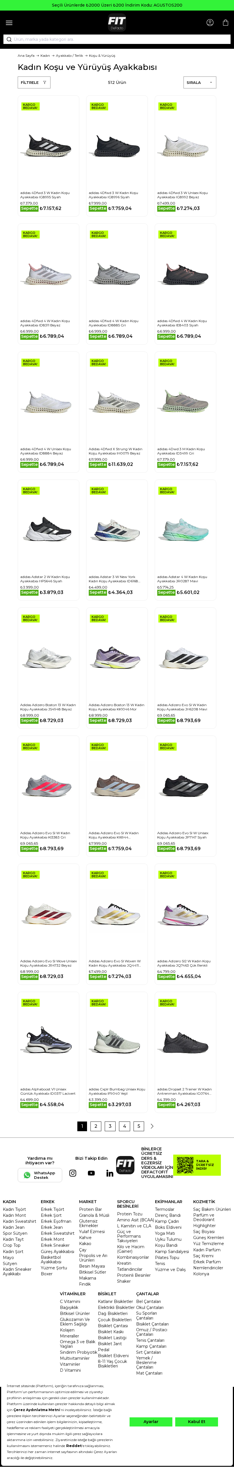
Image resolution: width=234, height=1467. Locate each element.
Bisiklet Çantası (113, 1325)
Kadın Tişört (14, 1209)
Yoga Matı (165, 1233)
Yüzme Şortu (54, 1267)
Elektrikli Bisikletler (116, 1307)
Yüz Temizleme (208, 1243)
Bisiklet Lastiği (112, 1337)
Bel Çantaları (148, 1301)
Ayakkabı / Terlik (69, 55)
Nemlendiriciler (208, 1267)
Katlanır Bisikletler (115, 1301)
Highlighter (204, 1225)
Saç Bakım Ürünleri (212, 1209)
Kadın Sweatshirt (19, 1221)
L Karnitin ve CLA (134, 1225)
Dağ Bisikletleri (113, 1313)
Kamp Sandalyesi (172, 1251)
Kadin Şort (13, 1251)
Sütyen (10, 1263)
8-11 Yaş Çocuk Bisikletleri (112, 1364)
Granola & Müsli (94, 1215)
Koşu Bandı (166, 1245)
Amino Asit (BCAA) (135, 1219)
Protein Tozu (129, 1214)
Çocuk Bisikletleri (115, 1319)
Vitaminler (70, 1364)
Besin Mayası (92, 1266)
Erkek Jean (52, 1227)
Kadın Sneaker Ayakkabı (17, 1271)
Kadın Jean (14, 1227)
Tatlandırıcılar (129, 1269)
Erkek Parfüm (207, 1261)
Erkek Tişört (52, 1209)
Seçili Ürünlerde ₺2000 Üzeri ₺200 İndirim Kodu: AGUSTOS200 (117, 5)
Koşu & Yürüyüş (102, 55)
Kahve (85, 1237)
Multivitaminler (75, 1358)
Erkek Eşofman (56, 1221)
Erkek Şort (51, 1215)
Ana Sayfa (26, 55)
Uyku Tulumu (168, 1239)
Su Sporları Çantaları (146, 1315)
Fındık (85, 1284)
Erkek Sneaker (55, 1245)
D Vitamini (70, 1370)
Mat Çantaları (149, 1373)
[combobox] (117, 39)
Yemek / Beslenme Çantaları (146, 1362)
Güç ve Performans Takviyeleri (129, 1236)
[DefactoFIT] (117, 23)
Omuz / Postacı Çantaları (151, 1332)
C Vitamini (70, 1301)
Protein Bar (90, 1209)
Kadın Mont (14, 1215)
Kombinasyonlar (133, 1257)
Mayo (8, 1257)
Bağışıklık (69, 1307)
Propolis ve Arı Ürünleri (93, 1258)
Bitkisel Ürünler (75, 1313)
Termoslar (164, 1209)
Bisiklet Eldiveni (113, 1355)
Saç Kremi (203, 1255)
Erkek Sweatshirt (57, 1233)
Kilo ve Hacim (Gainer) (130, 1249)
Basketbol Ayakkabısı (51, 1259)
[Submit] (7, 39)
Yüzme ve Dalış (170, 1269)
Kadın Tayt (13, 1239)
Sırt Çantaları (148, 1352)
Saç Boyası (204, 1231)
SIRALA (194, 82)
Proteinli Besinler (134, 1275)
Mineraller (69, 1336)
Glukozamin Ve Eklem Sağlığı (75, 1322)
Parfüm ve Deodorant (204, 1217)
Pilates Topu (167, 1257)
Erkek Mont (52, 1239)
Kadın (45, 55)
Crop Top (12, 1245)
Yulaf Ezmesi (92, 1231)
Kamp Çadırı (167, 1221)
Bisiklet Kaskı (111, 1331)
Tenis (160, 1263)
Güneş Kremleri (208, 1237)
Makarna (87, 1278)
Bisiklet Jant (110, 1343)
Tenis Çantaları (150, 1340)
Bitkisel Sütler (92, 1272)
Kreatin (124, 1263)
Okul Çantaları (150, 1307)
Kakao (85, 1243)
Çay (82, 1249)
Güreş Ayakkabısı (57, 1251)
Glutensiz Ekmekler (88, 1223)
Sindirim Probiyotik (78, 1352)
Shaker (124, 1281)
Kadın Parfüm (207, 1249)
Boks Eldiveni (168, 1227)
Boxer (47, 1273)
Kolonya (201, 1273)
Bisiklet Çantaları (152, 1324)
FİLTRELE (30, 82)
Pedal (103, 1349)
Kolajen (67, 1330)
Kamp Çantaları (151, 1346)
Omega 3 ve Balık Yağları (77, 1344)
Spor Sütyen (15, 1233)
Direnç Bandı (168, 1215)
